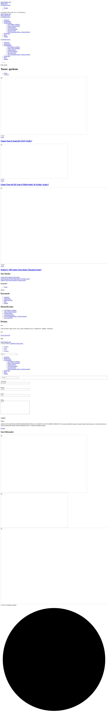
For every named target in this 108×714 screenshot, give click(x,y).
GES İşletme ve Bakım (10, 310)
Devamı (3, 428)
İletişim (6, 8)
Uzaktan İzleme (8, 313)
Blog (5, 301)
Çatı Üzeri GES (8, 318)
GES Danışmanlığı (9, 315)
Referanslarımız (8, 300)
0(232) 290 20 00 (5, 15)
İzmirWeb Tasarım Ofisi (16, 343)
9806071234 (4, 3)
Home (5, 73)
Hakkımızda (7, 298)
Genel (2, 137)
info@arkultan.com (6, 2)
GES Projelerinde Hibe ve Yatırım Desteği (15, 316)
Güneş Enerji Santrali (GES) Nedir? (16, 141)
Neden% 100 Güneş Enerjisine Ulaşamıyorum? (21, 270)
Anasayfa (6, 297)
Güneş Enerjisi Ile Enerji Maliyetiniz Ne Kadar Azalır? (25, 184)
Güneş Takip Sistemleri (10, 312)
